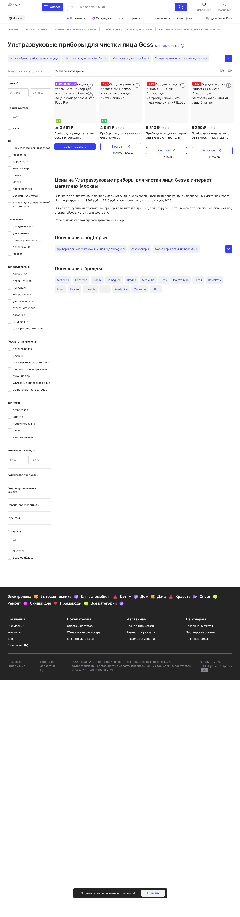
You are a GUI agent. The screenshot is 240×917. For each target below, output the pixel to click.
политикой (128, 893)
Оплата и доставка (80, 626)
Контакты (14, 632)
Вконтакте (15, 645)
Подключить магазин (141, 626)
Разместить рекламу (140, 632)
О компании (16, 626)
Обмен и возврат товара (83, 632)
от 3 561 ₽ (63, 127)
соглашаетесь (110, 893)
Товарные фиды (197, 639)
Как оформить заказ (80, 639)
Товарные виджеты (199, 626)
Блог (11, 639)
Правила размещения (141, 639)
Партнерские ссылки (200, 632)
